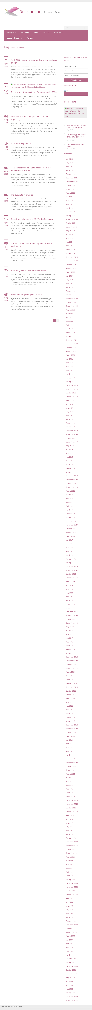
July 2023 (69, 276)
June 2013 (69, 702)
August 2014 (70, 672)
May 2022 (69, 321)
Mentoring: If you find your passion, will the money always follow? (31, 169)
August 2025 (70, 193)
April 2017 (70, 551)
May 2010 (69, 827)
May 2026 (69, 163)
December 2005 (72, 996)
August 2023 (70, 272)
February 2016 (71, 604)
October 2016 (71, 574)
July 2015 (69, 631)
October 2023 (71, 265)
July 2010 (69, 819)
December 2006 (72, 966)
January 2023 (70, 295)
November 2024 (72, 219)
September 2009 (72, 853)
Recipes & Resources (14, 38)
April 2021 (70, 370)
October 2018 (71, 483)
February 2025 (71, 212)
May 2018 (69, 502)
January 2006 (70, 993)
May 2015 (69, 638)
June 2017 (69, 544)
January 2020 (70, 427)
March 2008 (70, 917)
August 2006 (70, 978)
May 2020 (69, 412)
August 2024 (70, 231)
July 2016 (69, 585)
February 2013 (71, 717)
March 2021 (70, 374)
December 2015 (72, 612)
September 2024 (72, 227)
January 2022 (70, 336)
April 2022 (70, 325)
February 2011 (71, 796)
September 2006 (72, 974)
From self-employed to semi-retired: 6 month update (76, 126)
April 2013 (70, 710)
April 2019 (70, 461)
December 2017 (72, 521)
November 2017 (72, 525)
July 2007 (69, 940)
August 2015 (70, 627)
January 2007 (70, 962)
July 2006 (69, 981)
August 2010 (70, 815)
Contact (30, 38)
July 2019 (69, 449)
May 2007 (69, 947)
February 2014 (71, 683)
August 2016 (70, 581)
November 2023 (72, 261)
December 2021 (72, 340)
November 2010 (72, 804)
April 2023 (70, 283)
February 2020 (71, 423)
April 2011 (70, 789)
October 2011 (71, 766)
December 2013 (72, 687)
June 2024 (69, 238)
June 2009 (69, 864)
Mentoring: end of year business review (28, 270)
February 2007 (71, 959)
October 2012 (71, 732)
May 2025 (69, 200)
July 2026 (69, 159)
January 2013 (70, 721)
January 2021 (70, 381)
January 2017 (70, 563)
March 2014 (70, 680)
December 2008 (72, 883)
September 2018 (72, 487)
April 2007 (70, 951)
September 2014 (72, 668)
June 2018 (69, 499)
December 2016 (72, 566)
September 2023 (72, 268)
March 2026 (70, 170)
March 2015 (70, 646)
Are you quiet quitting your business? (27, 294)
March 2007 (70, 955)
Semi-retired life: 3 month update (75, 145)
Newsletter (58, 32)
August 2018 (70, 491)
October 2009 (71, 849)
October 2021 (71, 348)
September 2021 (72, 351)
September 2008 (72, 895)
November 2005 (72, 1000)
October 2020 (71, 393)
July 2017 (69, 540)
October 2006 (71, 970)
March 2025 (70, 208)
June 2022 (69, 317)
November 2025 (72, 182)
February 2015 (71, 649)
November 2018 (72, 480)
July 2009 (69, 861)
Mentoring (25, 32)
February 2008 (71, 921)
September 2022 (72, 306)
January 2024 (70, 253)
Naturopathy (11, 32)
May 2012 (69, 747)
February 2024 (71, 249)
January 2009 (70, 879)
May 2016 (69, 593)
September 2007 (72, 932)
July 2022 (69, 314)
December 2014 (72, 657)
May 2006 (69, 989)
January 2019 (70, 472)
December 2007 (72, 925)
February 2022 (71, 332)
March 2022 (70, 329)
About (36, 32)
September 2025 (72, 189)
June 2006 (69, 985)
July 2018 (69, 495)
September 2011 (72, 770)
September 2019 (72, 442)
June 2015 (69, 634)
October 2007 (71, 929)
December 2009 (72, 842)
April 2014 (70, 676)
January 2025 (70, 216)
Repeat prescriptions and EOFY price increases (32, 219)
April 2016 (70, 596)
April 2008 (70, 913)
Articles (46, 32)
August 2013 (70, 698)
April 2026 (70, 166)
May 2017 (69, 547)
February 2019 (71, 468)
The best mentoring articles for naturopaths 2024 (34, 92)
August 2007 (70, 936)
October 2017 (71, 529)
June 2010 (69, 823)
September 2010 (72, 812)
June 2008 (69, 906)
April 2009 (70, 872)
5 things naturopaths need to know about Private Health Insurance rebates (76, 136)
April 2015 (70, 642)
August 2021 (70, 355)
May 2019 (69, 457)
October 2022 (71, 302)
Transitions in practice (21, 143)
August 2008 (70, 898)
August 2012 (70, 736)
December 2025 (72, 178)
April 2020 (70, 415)
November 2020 (72, 389)
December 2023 (72, 257)
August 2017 (70, 536)
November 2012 (72, 729)
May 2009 (69, 868)
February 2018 (71, 513)
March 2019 (70, 464)
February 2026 (71, 174)
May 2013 (69, 706)
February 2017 (71, 559)
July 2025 (69, 197)
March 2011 (70, 793)
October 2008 (71, 891)
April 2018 (70, 506)
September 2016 (72, 578)
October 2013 (71, 691)
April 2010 (70, 830)
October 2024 (71, 223)
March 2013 (70, 713)
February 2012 (71, 759)
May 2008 (69, 910)
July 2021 (69, 359)
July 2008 (69, 902)
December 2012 (72, 725)
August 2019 (70, 446)
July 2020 (69, 404)
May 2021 (69, 366)
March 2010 (70, 834)
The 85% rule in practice (22, 194)
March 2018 (70, 510)
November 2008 (72, 887)
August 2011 (70, 774)
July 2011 (69, 778)
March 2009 (70, 876)
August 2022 (70, 310)
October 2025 (71, 185)
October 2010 (71, 808)
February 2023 (71, 291)
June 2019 (69, 453)
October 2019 (71, 438)
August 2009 (70, 857)
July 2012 (69, 740)
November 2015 (72, 615)
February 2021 (71, 378)
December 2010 (72, 800)
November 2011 (72, 763)
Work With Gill (76, 94)
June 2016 (69, 589)
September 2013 (72, 695)
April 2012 (70, 751)
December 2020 (72, 385)
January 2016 (70, 608)
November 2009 (72, 846)
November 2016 (72, 570)
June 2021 (69, 363)
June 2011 (69, 781)
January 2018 (70, 517)
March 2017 (70, 555)
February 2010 (71, 838)
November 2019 (72, 434)
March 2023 (70, 287)
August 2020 (70, 400)
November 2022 (72, 299)
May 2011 (69, 785)
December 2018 (72, 476)
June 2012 (69, 744)
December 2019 (72, 431)
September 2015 (72, 623)
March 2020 (70, 419)
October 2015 (71, 619)
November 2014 (72, 661)
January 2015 (70, 653)
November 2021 (72, 344)
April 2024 (70, 246)
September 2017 (72, 532)
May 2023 (69, 280)
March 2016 (70, 600)
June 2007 (69, 944)
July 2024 (69, 234)
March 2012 (70, 755)
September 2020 (72, 397)
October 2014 (71, 664)
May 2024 (69, 242)
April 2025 (70, 204)
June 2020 (69, 408)
